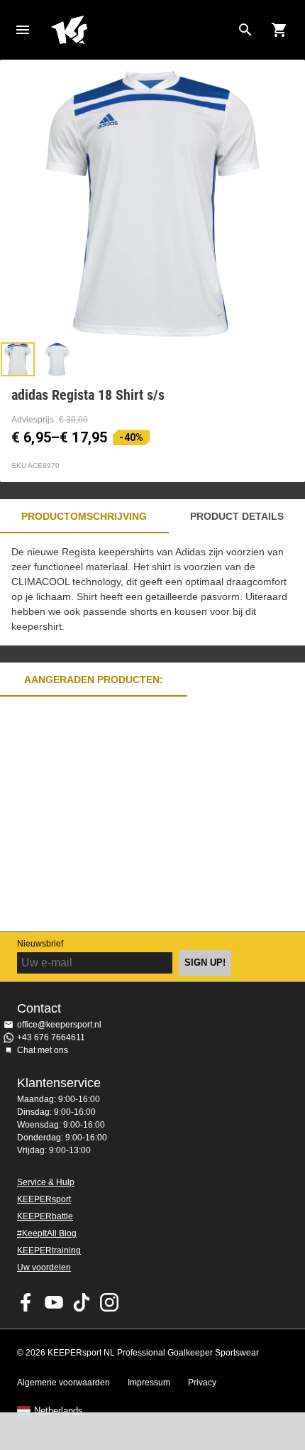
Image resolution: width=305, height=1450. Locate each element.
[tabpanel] (152, 589)
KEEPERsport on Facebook (26, 1302)
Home (141, 30)
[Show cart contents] (279, 30)
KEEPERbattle (45, 1216)
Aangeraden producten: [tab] (93, 679)
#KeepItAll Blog (47, 1233)
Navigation (23, 30)
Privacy (202, 1383)
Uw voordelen (44, 1267)
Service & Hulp (45, 1182)
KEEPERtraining (49, 1250)
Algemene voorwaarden (63, 1383)
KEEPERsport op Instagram (109, 1302)
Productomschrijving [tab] (84, 516)
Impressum (149, 1383)
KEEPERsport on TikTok (81, 1302)
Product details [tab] (237, 516)
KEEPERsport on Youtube (54, 1302)
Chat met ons (42, 1050)
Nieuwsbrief (40, 944)
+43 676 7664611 (51, 1037)
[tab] (18, 359)
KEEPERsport (44, 1199)
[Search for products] (245, 30)
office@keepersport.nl (59, 1025)
